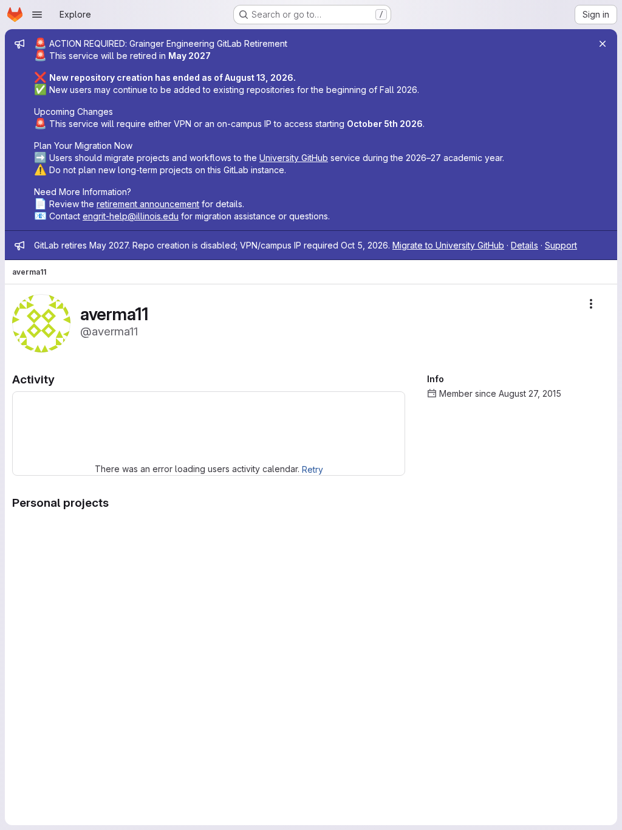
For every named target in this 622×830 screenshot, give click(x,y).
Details (524, 245)
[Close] (602, 43)
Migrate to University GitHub (448, 245)
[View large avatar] (41, 322)
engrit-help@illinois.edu (131, 216)
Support (561, 245)
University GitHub (293, 158)
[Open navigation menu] (37, 14)
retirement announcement (148, 204)
